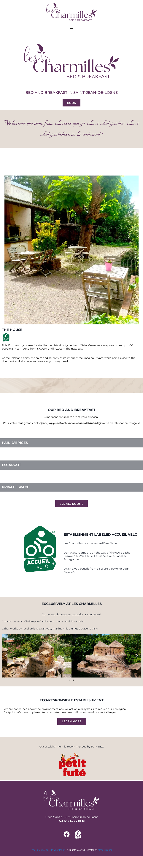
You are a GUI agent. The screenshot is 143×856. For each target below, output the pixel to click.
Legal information (40, 850)
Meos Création (105, 850)
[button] (71, 28)
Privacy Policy (58, 850)
